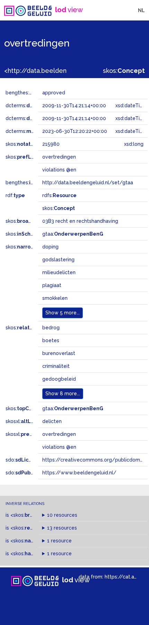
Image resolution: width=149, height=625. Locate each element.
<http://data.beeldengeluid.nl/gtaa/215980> (70, 70)
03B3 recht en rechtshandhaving (80, 221)
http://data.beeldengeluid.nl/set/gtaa (87, 182)
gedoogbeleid (59, 379)
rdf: (15, 195)
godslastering (58, 259)
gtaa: (72, 234)
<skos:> (29, 515)
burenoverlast (58, 353)
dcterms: (34, 105)
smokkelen (55, 298)
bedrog (51, 327)
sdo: (23, 460)
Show (62, 312)
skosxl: (24, 421)
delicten (52, 421)
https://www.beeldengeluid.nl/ (79, 472)
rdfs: (59, 195)
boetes (50, 340)
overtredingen (59, 434)
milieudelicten (59, 272)
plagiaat (51, 285)
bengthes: (25, 92)
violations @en (59, 447)
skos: (124, 70)
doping (50, 247)
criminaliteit (56, 366)
